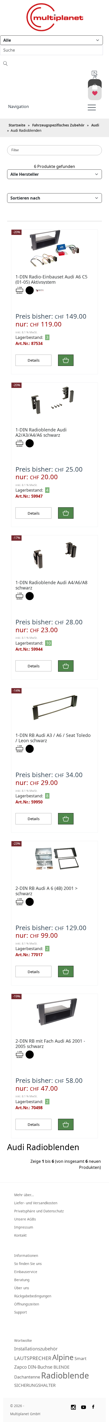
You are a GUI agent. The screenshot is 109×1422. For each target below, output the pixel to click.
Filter (15, 150)
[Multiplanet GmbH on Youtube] (84, 1406)
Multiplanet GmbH (25, 1413)
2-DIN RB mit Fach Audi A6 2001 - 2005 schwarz (50, 1043)
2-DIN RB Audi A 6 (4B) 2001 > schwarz (46, 890)
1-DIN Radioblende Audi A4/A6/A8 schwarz (51, 585)
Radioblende (65, 1375)
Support (20, 1312)
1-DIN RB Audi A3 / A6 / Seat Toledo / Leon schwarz (53, 737)
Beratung (21, 1279)
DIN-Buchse (40, 1367)
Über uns (21, 1287)
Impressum (23, 1227)
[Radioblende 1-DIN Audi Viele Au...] (54, 402)
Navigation (18, 106)
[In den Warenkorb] (66, 360)
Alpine (63, 1357)
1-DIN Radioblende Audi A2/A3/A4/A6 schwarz (41, 432)
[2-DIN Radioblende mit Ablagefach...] (54, 860)
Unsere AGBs (25, 1219)
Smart (80, 1358)
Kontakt (20, 1235)
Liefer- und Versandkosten (35, 1202)
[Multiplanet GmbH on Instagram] (73, 1406)
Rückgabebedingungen (32, 1296)
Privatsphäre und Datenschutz (39, 1211)
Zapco (20, 1367)
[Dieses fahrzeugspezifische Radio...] (54, 249)
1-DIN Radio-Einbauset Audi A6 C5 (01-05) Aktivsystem (51, 279)
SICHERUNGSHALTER (35, 1385)
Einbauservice (25, 1271)
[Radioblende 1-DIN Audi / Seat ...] (54, 707)
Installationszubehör (36, 1349)
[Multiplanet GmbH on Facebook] (94, 1406)
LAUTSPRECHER (32, 1358)
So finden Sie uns (28, 1263)
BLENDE (61, 1367)
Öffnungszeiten (26, 1304)
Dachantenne (27, 1377)
